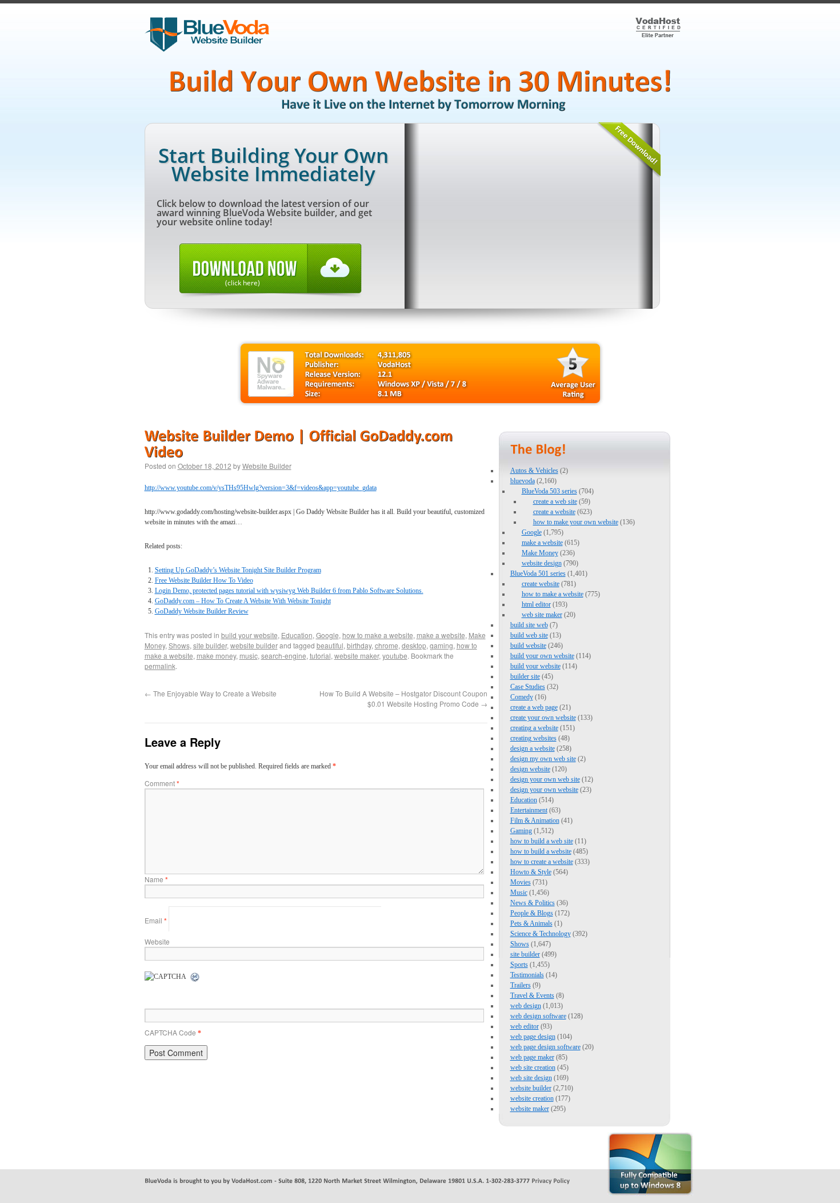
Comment (162, 783)
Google (327, 635)
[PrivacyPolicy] (550, 1180)
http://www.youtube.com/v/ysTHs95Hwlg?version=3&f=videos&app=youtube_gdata (261, 488)
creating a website (534, 728)
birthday (359, 645)
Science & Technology (540, 934)
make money (216, 655)
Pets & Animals (531, 923)
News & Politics (532, 903)
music (248, 655)
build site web (529, 625)
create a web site (555, 501)
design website (530, 769)
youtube (394, 655)
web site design (531, 1078)
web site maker (542, 615)
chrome (386, 645)
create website (540, 584)
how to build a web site (541, 841)
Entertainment (528, 810)
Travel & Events (532, 995)
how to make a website (377, 635)
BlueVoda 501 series (538, 573)
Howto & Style (530, 872)
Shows (179, 645)
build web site (529, 635)
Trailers (520, 985)
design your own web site (545, 779)
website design (542, 563)
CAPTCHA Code (170, 1032)
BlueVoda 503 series (549, 491)
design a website (532, 748)
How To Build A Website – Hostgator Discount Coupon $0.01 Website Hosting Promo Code (403, 698)
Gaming (521, 831)
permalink (160, 666)
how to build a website (540, 851)
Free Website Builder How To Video (204, 580)
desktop (414, 645)
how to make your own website (575, 522)
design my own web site (543, 759)
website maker (356, 655)
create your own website (543, 718)
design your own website (544, 790)
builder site (525, 676)
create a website (554, 512)
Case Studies (527, 687)
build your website (249, 635)
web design (525, 1006)
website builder (254, 645)
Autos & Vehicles (534, 471)
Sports (519, 965)
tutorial (320, 655)
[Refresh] (195, 978)
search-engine (283, 655)
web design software (538, 1016)
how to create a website (541, 862)
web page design (532, 1037)
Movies (520, 882)
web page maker (532, 1057)
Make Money (540, 553)
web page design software (545, 1047)
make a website (441, 635)
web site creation (532, 1067)
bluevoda (522, 481)
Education (297, 635)
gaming (441, 645)
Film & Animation (534, 820)
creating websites (533, 738)
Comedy (521, 697)
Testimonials (527, 975)
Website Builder (266, 466)
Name (156, 879)
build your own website (542, 656)
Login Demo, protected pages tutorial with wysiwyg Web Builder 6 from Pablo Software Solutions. (289, 591)
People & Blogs (531, 913)
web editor (524, 1026)
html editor (536, 604)
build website (528, 646)
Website (157, 941)
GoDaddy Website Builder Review (202, 611)
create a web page (534, 707)
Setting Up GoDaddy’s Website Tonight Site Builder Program (238, 570)
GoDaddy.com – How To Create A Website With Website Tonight (243, 601)
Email (156, 920)
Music (518, 893)
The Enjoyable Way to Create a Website (211, 693)
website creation (532, 1098)
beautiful (330, 645)
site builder (210, 645)
